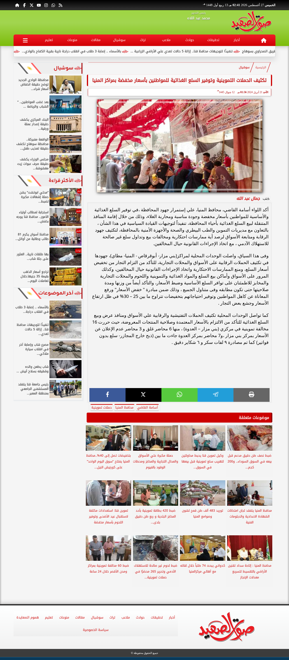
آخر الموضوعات (55, 293)
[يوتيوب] (38, 5)
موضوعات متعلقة (254, 417)
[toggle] (25, 40)
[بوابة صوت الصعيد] (251, 22)
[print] (251, 395)
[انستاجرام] (46, 5)
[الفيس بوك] (24, 5)
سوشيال (119, 40)
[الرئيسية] (17, 5)
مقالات (95, 40)
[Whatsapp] (53, 5)
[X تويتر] (31, 5)
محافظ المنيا (124, 408)
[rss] (60, 5)
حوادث (189, 40)
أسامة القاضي (147, 408)
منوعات (72, 40)
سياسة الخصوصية (96, 630)
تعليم (49, 40)
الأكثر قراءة (61, 181)
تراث (143, 40)
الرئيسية (260, 67)
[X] (144, 395)
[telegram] (216, 395)
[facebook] (107, 395)
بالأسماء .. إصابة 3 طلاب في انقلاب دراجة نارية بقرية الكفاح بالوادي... (90, 51)
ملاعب (166, 40)
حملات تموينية (101, 408)
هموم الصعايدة (27, 617)
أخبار (237, 40)
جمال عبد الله (248, 198)
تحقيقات (213, 40)
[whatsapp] (179, 395)
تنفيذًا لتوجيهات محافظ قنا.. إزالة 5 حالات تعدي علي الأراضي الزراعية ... (201, 51)
